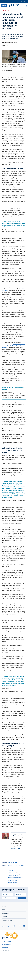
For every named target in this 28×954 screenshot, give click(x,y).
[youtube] (23, 926)
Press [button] (4, 906)
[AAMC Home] (14, 5)
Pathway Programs (13, 874)
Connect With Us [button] (7, 920)
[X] (12, 862)
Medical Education (13, 875)
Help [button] (3, 909)
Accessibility (5, 947)
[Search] (26, 5)
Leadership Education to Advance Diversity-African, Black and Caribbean (13, 345)
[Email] (16, 862)
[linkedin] (4, 926)
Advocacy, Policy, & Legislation (16, 865)
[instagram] (13, 926)
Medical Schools (12, 882)
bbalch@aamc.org (15, 848)
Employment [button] (5, 913)
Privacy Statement (6, 944)
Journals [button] (4, 916)
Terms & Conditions (7, 941)
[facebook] (19, 926)
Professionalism (12, 880)
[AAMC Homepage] (10, 935)
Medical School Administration (16, 877)
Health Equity (12, 872)
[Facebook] (14, 862)
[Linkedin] (9, 862)
